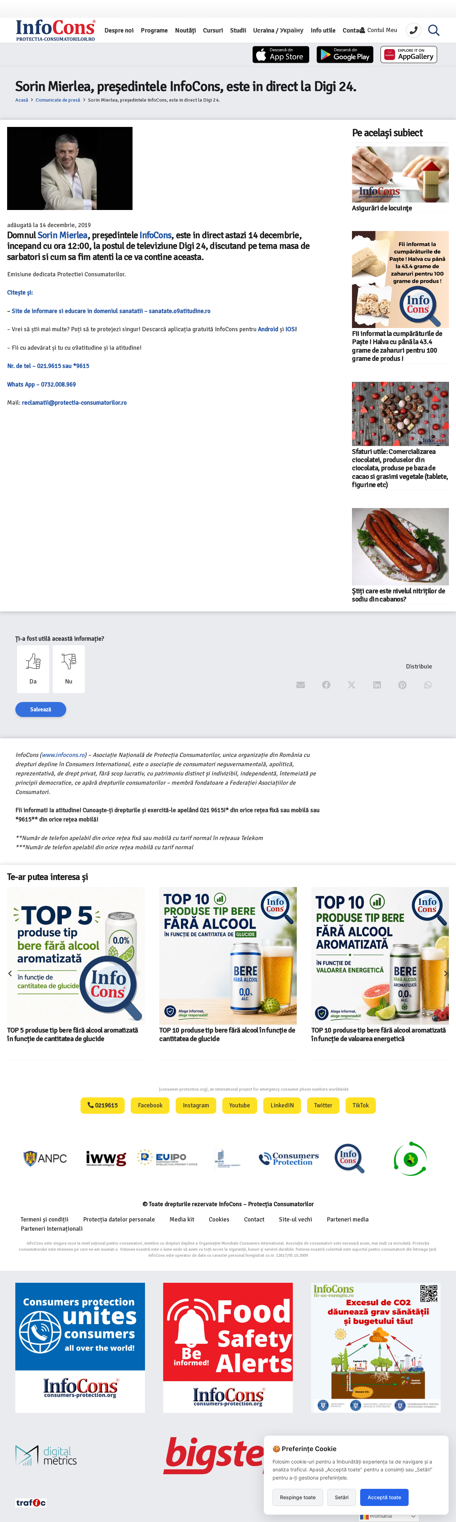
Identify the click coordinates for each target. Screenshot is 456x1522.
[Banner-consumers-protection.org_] (80, 1348)
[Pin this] (402, 685)
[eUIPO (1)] (228, 1159)
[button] (433, 30)
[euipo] (45, 1159)
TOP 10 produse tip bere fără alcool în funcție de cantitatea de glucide (75, 1034)
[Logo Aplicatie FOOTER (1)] (289, 1159)
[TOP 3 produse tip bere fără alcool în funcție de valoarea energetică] (364, 940)
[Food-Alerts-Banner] (228, 1348)
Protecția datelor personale (119, 1219)
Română (380, 1516)
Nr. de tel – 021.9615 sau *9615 (48, 366)
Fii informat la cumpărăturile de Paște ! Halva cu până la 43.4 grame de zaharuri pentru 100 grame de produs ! (397, 346)
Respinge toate (298, 1497)
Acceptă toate (384, 1497)
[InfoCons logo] (56, 30)
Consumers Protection (132, 1089)
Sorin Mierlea (63, 235)
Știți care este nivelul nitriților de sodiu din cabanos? (398, 595)
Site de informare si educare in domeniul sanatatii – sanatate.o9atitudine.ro (111, 311)
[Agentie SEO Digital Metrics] (80, 1455)
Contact (254, 1219)
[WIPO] (167, 1158)
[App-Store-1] (345, 54)
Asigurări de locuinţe (382, 208)
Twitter (323, 1105)
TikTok (361, 1105)
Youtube (239, 1105)
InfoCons (155, 235)
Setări (341, 1497)
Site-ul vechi (295, 1219)
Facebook (150, 1105)
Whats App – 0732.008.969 (41, 384)
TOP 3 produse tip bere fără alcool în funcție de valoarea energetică (377, 1003)
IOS (290, 329)
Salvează (40, 709)
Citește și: (20, 292)
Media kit (182, 1219)
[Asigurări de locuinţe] (400, 174)
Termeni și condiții (44, 1219)
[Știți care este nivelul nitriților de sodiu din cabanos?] (400, 546)
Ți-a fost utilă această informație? (59, 638)
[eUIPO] (106, 1159)
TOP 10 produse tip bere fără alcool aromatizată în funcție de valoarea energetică (226, 1034)
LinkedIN (282, 1105)
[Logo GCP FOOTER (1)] (350, 1159)
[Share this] (326, 685)
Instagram (196, 1105)
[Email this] (301, 685)
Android (268, 329)
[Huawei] (408, 54)
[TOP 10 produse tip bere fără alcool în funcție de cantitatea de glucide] (76, 956)
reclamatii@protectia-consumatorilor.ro (74, 402)
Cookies (219, 1219)
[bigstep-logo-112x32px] (228, 1455)
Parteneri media (348, 1219)
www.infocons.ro (63, 755)
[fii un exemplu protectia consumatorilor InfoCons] (376, 1348)
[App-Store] (281, 54)
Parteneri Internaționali (52, 1229)
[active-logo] (410, 1158)
